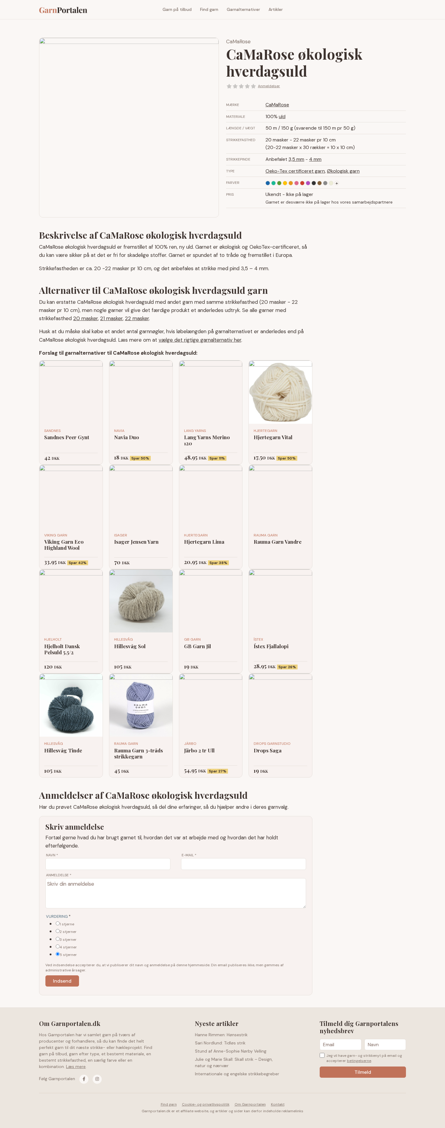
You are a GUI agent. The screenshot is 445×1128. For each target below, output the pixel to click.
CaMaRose (238, 41)
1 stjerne (67, 924)
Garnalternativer (243, 9)
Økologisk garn (343, 171)
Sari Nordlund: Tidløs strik (220, 1043)
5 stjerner (68, 954)
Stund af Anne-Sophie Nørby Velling (230, 1051)
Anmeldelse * (58, 875)
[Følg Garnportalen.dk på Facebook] (83, 1079)
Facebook (392, 9)
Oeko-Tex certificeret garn (295, 171)
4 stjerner (68, 947)
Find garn (209, 9)
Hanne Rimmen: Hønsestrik (221, 1034)
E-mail (189, 855)
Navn (52, 855)
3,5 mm (296, 159)
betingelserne (359, 1060)
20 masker (85, 318)
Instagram (401, 9)
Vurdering (58, 916)
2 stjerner (68, 931)
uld (282, 116)
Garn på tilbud (177, 9)
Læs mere (76, 1066)
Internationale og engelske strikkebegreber (237, 1074)
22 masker (137, 318)
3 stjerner (68, 939)
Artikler (276, 9)
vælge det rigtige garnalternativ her (200, 340)
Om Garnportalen (250, 1104)
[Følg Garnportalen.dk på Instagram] (97, 1079)
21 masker (111, 318)
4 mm (315, 159)
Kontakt (278, 1104)
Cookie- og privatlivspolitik (205, 1104)
